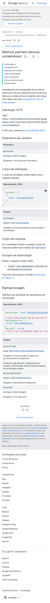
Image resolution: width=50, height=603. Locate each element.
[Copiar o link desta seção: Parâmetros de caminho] (34, 138)
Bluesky (5, 483)
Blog (4, 479)
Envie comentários (13, 46)
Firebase (5, 520)
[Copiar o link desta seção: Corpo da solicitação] (30, 169)
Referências (41, 35)
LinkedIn (5, 492)
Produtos (19, 32)
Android (5, 512)
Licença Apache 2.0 (32, 433)
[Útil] (15, 40)
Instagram (6, 487)
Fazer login (42, 3)
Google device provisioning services (20, 35)
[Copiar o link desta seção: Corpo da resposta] (28, 239)
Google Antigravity (10, 529)
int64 (14, 156)
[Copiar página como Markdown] (33, 56)
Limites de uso (8, 463)
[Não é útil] (19, 40)
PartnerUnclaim (25, 197)
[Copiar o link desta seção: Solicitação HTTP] (25, 110)
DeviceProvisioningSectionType (26, 351)
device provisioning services (23, 3)
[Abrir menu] (4, 3)
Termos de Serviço (10, 459)
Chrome (5, 516)
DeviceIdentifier (23, 323)
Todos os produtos (10, 580)
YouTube (6, 500)
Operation (40, 247)
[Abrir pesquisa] (33, 3)
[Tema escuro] (46, 190)
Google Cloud (7, 533)
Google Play (7, 537)
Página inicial (7, 32)
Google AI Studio (9, 524)
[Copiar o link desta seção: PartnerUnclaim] (27, 288)
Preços (5, 467)
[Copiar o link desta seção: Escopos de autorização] (34, 255)
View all (5, 541)
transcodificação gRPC (34, 130)
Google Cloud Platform (11, 571)
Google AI (6, 575)
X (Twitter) (6, 496)
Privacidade (25, 590)
